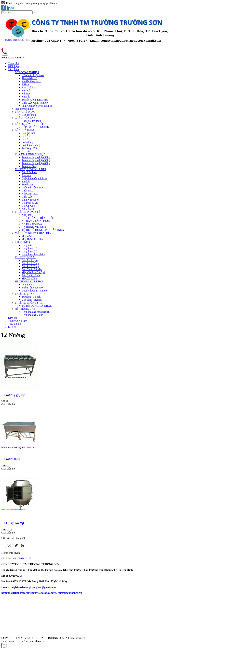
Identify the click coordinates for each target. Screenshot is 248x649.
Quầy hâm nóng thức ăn (34, 178)
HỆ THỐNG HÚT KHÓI (29, 281)
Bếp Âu (26, 136)
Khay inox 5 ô (29, 251)
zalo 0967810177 (22, 558)
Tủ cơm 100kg (29, 166)
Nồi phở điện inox (24, 108)
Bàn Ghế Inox (29, 87)
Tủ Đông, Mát (29, 148)
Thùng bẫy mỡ (29, 78)
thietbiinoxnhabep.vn (70, 592)
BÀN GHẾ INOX (25, 111)
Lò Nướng (27, 142)
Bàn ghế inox (29, 114)
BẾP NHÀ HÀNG (25, 129)
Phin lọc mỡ (28, 284)
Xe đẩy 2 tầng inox (32, 223)
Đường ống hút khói (32, 287)
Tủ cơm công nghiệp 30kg (36, 157)
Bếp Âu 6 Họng (30, 266)
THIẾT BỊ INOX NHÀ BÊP (30, 169)
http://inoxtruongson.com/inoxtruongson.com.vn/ (29, 592)
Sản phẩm (13, 69)
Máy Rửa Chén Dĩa (32, 239)
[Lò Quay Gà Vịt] (19, 517)
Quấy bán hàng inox (32, 187)
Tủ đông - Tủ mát (31, 296)
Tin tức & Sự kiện (17, 320)
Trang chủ (13, 63)
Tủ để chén (28, 184)
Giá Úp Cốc (28, 205)
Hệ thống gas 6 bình (32, 314)
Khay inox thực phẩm (33, 254)
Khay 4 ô (27, 245)
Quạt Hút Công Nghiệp (34, 290)
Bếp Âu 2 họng (30, 260)
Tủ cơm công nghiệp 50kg (36, 160)
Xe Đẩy (26, 96)
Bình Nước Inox (30, 199)
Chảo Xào (27, 196)
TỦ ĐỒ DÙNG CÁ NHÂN (37, 305)
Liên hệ (12, 327)
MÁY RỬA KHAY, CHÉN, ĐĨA (33, 233)
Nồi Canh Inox (30, 193)
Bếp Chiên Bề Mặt (32, 269)
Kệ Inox (26, 93)
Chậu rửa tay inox (31, 120)
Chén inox (27, 190)
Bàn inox (26, 175)
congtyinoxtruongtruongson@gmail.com (33, 587)
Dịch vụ (12, 317)
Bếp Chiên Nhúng (31, 275)
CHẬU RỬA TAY (25, 117)
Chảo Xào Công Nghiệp (35, 102)
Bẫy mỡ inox (28, 133)
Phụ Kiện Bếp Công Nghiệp (37, 105)
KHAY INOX (22, 242)
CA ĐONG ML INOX (34, 226)
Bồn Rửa (26, 90)
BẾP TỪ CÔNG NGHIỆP (29, 123)
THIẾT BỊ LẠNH (25, 293)
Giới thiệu (13, 66)
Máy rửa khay (29, 236)
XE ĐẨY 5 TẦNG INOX (36, 220)
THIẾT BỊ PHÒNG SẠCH (30, 302)
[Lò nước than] (19, 453)
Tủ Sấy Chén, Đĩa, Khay (35, 99)
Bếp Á (25, 139)
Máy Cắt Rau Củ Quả (33, 272)
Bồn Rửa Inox (29, 172)
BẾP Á (25, 84)
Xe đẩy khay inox (31, 81)
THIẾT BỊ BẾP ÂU (25, 257)
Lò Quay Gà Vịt (12, 523)
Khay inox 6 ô (29, 248)
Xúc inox (27, 214)
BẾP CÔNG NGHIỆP (27, 72)
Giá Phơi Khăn (30, 202)
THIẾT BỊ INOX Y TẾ (27, 211)
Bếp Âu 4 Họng (30, 263)
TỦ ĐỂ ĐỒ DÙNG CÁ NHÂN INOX (43, 230)
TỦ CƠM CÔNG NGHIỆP (30, 154)
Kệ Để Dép (28, 208)
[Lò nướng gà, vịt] (19, 389)
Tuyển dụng (14, 323)
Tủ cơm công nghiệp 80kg (36, 163)
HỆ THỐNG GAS (25, 308)
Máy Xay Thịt (29, 278)
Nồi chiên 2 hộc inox (33, 75)
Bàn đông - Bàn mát (32, 299)
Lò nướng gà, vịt (13, 395)
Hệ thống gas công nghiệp (36, 311)
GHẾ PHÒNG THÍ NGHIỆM (38, 217)
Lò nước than (10, 459)
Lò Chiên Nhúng (31, 145)
